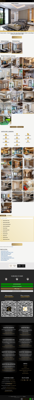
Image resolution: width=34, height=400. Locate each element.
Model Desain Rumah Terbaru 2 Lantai (7, 252)
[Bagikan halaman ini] (28, 399)
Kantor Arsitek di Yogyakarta (8, 357)
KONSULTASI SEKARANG (17, 244)
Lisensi (12, 246)
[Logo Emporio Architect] (3, 1)
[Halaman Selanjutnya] (32, 399)
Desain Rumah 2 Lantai (4, 251)
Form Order (17, 288)
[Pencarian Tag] (3, 3)
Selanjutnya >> (20, 127)
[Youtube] (24, 380)
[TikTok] (25, 380)
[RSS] (30, 380)
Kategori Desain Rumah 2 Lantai (6, 253)
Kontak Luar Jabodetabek (17, 286)
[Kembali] (1, 3)
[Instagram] (22, 380)
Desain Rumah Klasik (4, 255)
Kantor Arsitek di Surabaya (25, 344)
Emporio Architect (13, 396)
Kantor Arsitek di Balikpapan (8, 368)
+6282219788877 (25, 297)
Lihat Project (17, 37)
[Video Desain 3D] (26, 399)
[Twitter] (29, 380)
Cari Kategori (9, 215)
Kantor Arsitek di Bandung (8, 345)
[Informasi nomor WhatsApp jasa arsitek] (30, 399)
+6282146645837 (9, 297)
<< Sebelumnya (13, 127)
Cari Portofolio (3, 215)
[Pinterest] (27, 380)
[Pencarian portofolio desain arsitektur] (24, 399)
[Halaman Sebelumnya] (22, 399)
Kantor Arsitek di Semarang (25, 357)
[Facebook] (21, 380)
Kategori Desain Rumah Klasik (6, 254)
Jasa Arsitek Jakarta (4, 260)
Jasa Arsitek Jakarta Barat (5, 259)
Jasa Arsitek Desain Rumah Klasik (6, 256)
